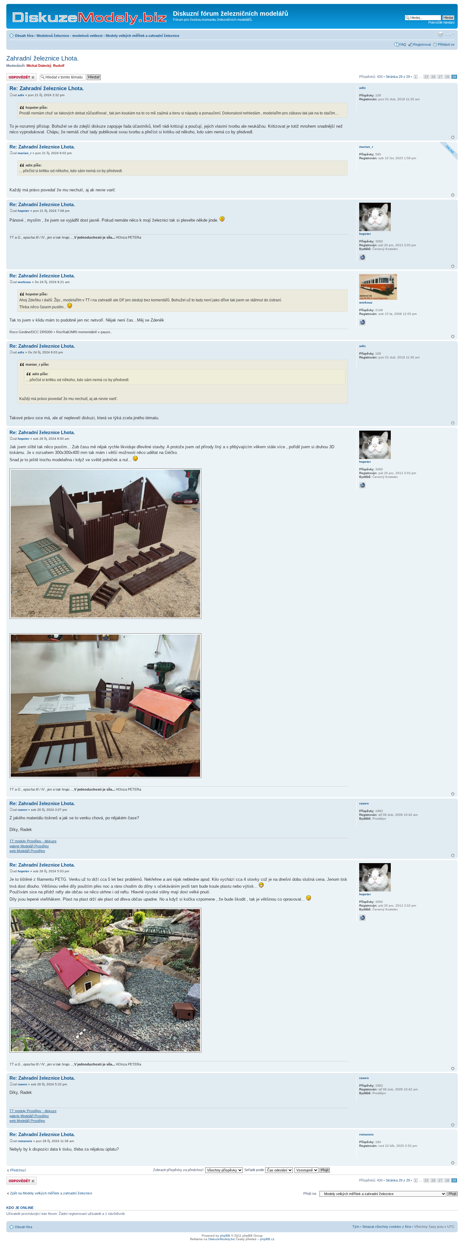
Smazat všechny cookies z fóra (386, 1226)
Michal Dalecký (39, 65)
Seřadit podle (254, 1170)
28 (447, 76)
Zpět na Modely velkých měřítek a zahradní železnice (51, 1193)
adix (21, 95)
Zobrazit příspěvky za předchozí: (179, 1170)
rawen (22, 809)
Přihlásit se (446, 44)
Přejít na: (310, 1193)
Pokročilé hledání (441, 22)
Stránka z (398, 76)
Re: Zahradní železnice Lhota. (46, 88)
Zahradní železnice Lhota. (42, 58)
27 (440, 76)
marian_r (25, 153)
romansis (25, 1141)
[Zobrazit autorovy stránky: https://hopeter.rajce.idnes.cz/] (362, 257)
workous (24, 282)
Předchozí (18, 1170)
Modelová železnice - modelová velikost (70, 36)
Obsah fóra (24, 36)
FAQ (402, 44)
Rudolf (58, 65)
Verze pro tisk (440, 34)
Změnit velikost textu (450, 34)
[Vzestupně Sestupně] (312, 1170)
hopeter (23, 210)
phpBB (225, 1235)
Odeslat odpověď (19, 75)
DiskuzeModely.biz (221, 1239)
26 (433, 76)
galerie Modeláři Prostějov (29, 846)
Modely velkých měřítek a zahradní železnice (142, 36)
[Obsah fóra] (90, 15)
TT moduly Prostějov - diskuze (33, 841)
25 (426, 76)
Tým (355, 1226)
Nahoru (453, 137)
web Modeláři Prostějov (27, 851)
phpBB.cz (267, 1239)
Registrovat (422, 44)
